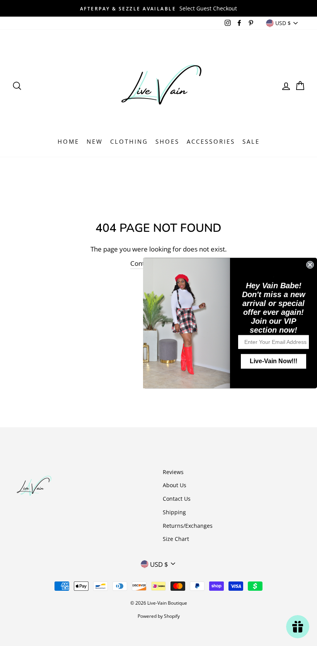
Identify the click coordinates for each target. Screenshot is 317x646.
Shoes (167, 141)
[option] (158, 8)
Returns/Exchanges (188, 525)
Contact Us (177, 498)
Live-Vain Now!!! (273, 361)
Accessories (211, 141)
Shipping (174, 512)
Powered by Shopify (159, 616)
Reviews (173, 472)
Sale (251, 141)
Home (68, 141)
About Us (174, 485)
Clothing (129, 141)
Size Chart (176, 538)
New (95, 141)
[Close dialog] (310, 265)
